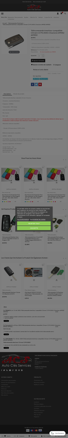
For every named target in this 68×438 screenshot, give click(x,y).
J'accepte (34, 228)
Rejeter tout (34, 223)
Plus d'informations (23, 219)
